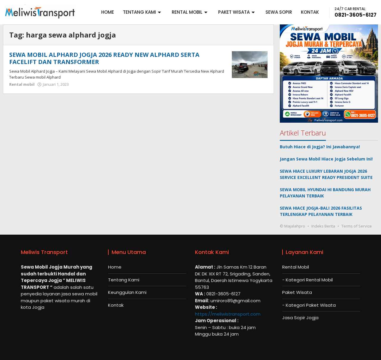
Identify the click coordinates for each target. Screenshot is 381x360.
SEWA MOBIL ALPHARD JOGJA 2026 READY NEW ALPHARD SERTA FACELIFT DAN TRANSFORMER (104, 58)
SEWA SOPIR (279, 12)
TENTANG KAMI (139, 12)
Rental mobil (22, 84)
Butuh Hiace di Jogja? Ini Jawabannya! (320, 146)
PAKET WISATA (234, 12)
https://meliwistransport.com (227, 314)
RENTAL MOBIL (187, 12)
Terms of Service (356, 226)
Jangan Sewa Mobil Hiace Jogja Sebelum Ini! (326, 159)
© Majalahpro (292, 226)
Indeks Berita (323, 226)
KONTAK (310, 12)
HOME (107, 12)
